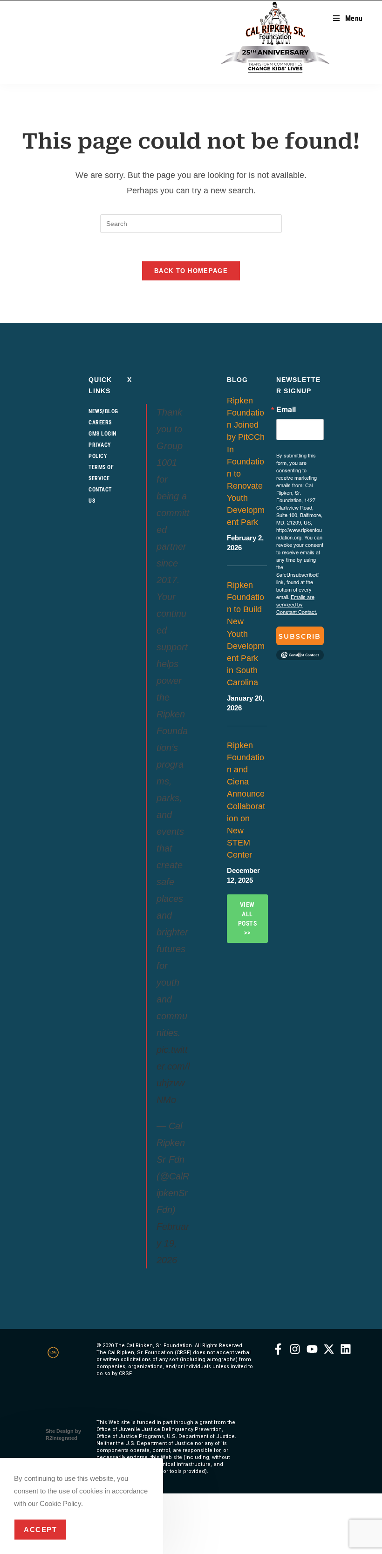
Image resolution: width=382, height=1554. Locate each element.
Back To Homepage (191, 270)
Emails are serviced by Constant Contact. (296, 604)
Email (286, 409)
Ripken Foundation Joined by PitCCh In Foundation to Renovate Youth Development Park (246, 461)
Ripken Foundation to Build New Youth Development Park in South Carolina (246, 633)
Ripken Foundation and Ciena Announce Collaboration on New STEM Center (246, 800)
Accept (40, 1530)
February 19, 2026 (173, 1243)
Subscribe (300, 638)
